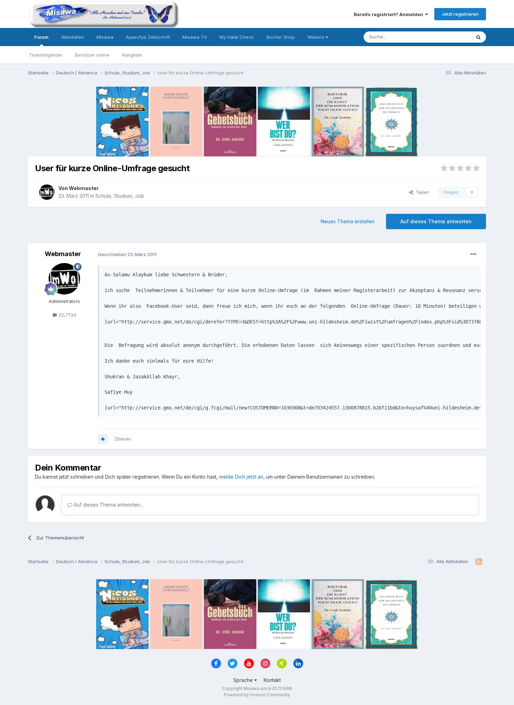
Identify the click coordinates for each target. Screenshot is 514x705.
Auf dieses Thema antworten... (107, 505)
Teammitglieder (46, 55)
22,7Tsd (66, 315)
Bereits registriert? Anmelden (389, 14)
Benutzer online (92, 55)
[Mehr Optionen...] (473, 254)
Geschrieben (127, 254)
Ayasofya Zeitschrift (148, 37)
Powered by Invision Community (257, 694)
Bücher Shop (280, 37)
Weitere (316, 37)
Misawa (105, 37)
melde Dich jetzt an (241, 477)
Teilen (421, 192)
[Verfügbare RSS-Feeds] (479, 562)
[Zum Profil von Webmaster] (47, 192)
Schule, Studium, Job (119, 196)
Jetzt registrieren (460, 14)
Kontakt (272, 680)
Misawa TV (195, 37)
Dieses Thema (446, 36)
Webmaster (84, 188)
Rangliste (132, 55)
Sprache (243, 680)
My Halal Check (237, 37)
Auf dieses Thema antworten (436, 221)
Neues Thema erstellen (347, 221)
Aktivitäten (72, 37)
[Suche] (478, 37)
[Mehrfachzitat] (103, 439)
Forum (41, 37)
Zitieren (122, 439)
